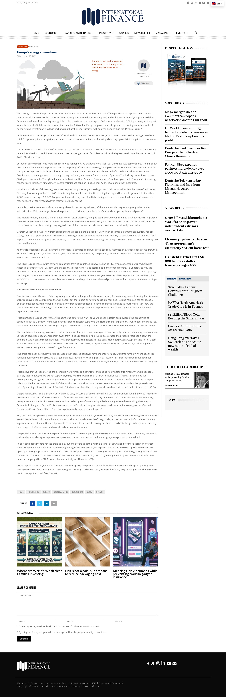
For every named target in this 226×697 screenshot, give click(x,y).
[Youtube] (169, 663)
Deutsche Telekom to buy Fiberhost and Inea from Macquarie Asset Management (183, 186)
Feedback (117, 683)
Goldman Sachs (61, 492)
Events (180, 33)
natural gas (77, 492)
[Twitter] (153, 663)
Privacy (75, 686)
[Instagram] (158, 663)
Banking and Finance (78, 33)
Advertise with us (57, 683)
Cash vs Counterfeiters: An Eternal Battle (185, 328)
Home (35, 33)
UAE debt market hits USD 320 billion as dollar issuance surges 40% (184, 261)
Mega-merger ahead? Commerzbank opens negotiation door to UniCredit (186, 116)
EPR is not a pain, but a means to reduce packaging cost (86, 572)
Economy (50, 33)
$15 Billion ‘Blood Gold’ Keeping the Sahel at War (186, 316)
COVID (21, 492)
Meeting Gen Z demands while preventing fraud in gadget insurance (135, 574)
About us (22, 683)
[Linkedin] (163, 663)
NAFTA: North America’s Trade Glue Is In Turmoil (185, 304)
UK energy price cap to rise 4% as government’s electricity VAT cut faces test (187, 243)
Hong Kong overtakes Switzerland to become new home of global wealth (184, 343)
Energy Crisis (33, 492)
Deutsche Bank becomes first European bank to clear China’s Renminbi (186, 152)
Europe (46, 492)
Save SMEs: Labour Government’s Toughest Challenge (185, 291)
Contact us (37, 683)
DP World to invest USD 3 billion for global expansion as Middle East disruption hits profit (186, 134)
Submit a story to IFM (83, 683)
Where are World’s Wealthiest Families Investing (39, 572)
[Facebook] (148, 663)
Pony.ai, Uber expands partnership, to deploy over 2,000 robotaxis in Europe (184, 168)
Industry (105, 33)
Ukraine (99, 492)
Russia (89, 492)
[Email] (174, 663)
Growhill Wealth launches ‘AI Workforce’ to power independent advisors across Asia (187, 223)
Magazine (161, 33)
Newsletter (142, 33)
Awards (124, 33)
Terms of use (91, 686)
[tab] (171, 278)
